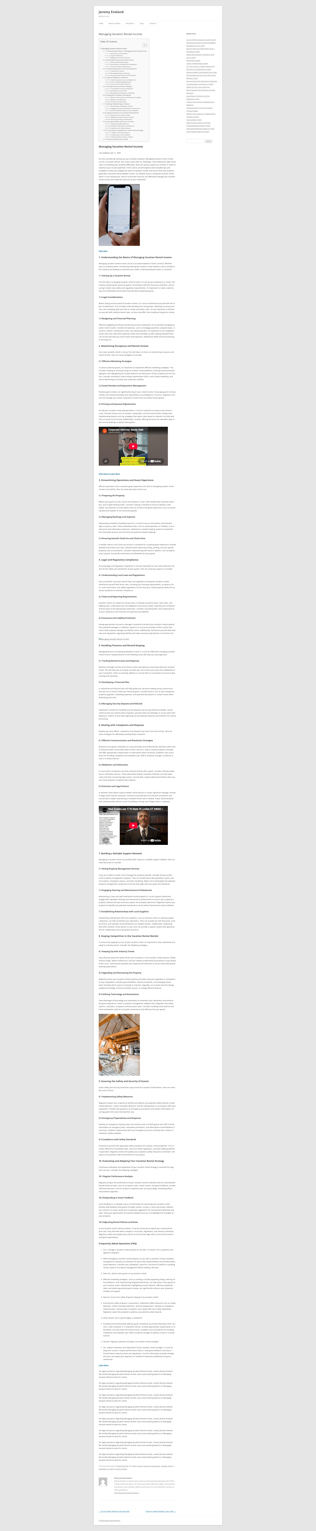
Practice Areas (114, 23)
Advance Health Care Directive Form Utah (201, 72)
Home (101, 23)
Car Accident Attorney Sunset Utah (114, 1511)
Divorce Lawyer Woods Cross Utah (161, 1511)
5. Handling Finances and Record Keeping (118, 86)
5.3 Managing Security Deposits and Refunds (121, 93)
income (140, 1466)
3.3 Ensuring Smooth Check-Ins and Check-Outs (122, 75)
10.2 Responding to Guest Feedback (119, 135)
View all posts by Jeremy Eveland (127, 1493)
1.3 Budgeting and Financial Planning (119, 58)
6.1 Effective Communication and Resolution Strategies (124, 97)
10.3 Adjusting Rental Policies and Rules (121, 137)
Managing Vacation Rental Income (114, 49)
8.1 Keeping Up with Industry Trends (119, 115)
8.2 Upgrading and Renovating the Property (121, 117)
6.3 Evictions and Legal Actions (117, 102)
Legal (142, 23)
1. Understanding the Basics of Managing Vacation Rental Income (126, 51)
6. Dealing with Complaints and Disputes (118, 95)
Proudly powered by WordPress (109, 1521)
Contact (152, 23)
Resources (130, 23)
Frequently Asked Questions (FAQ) (117, 139)
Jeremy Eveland (111, 12)
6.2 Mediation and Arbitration (117, 99)
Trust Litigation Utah (193, 120)
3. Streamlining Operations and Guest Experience (121, 69)
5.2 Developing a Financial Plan (117, 91)
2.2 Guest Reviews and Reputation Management (122, 64)
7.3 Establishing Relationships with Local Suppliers (123, 110)
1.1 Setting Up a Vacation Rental (118, 53)
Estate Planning (122, 1466)
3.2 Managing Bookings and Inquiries (119, 73)
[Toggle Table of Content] (144, 45)
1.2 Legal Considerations (115, 55)
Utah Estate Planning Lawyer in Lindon (200, 129)
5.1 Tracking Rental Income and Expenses (120, 88)
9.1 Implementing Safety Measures (118, 124)
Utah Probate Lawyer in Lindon (197, 131)
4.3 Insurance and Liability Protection (119, 84)
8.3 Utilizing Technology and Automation (120, 119)
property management (151, 1466)
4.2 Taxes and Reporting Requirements (119, 82)
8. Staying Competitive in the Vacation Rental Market (122, 113)
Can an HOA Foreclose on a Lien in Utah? (201, 40)
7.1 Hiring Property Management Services (120, 106)
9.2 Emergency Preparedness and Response (121, 126)
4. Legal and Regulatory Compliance (116, 77)
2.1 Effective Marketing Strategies (118, 62)
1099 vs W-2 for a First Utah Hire (198, 87)
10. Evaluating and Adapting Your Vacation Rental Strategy (124, 130)
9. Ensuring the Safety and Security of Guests (119, 121)
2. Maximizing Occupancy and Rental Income (119, 60)
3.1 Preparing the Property (116, 71)
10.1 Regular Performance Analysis (119, 132)
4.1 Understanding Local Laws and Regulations (122, 80)
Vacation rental (166, 1466)
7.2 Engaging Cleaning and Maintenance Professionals (124, 108)
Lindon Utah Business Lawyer (197, 63)
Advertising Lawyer (193, 60)
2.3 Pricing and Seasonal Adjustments (119, 66)
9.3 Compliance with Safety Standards (119, 128)
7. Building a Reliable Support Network (117, 104)
